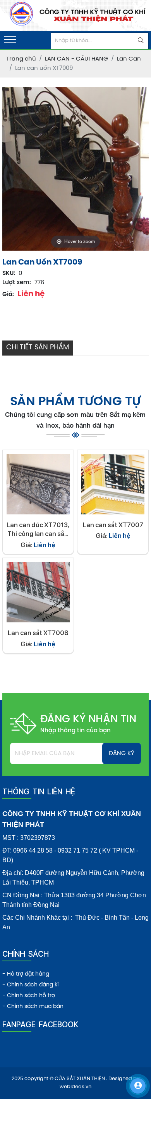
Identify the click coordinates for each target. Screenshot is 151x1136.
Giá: (8, 295)
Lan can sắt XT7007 (113, 525)
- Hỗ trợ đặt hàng (25, 974)
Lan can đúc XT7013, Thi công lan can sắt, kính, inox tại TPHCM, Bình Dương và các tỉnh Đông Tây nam (38, 530)
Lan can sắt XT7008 (38, 633)
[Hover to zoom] (75, 169)
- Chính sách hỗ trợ (28, 996)
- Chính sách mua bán (32, 1007)
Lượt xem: (16, 283)
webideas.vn (75, 1086)
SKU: (8, 273)
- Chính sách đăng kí (30, 985)
